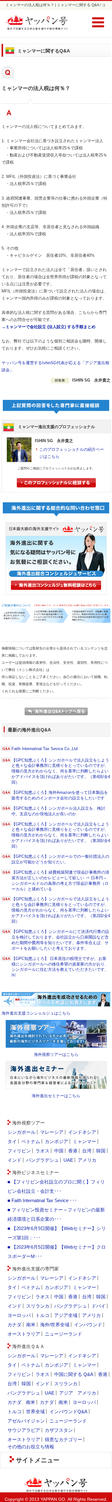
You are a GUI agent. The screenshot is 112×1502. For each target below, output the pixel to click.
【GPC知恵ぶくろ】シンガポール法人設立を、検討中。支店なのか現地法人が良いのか (58, 811)
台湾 (86, 1150)
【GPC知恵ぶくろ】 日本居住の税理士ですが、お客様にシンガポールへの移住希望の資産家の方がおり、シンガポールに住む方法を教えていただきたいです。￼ (60, 967)
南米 (30, 1324)
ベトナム (30, 1141)
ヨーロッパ (19, 1315)
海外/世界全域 (54, 1324)
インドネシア (82, 1132)
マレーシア (51, 1132)
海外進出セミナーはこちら (56, 1095)
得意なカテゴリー (63, 1439)
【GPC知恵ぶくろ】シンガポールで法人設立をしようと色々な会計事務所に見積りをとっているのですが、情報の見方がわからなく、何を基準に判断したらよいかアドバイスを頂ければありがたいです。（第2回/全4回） (61, 910)
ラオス (42, 1150)
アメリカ (87, 1160)
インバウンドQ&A (68, 1411)
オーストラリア (23, 1334)
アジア (66, 1393)
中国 (58, 1150)
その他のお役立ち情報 (30, 1446)
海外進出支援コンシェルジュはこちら (36, 1013)
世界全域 (35, 1411)
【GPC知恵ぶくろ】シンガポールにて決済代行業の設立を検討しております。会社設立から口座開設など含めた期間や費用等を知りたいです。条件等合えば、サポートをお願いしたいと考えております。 (60, 940)
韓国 (100, 1150)
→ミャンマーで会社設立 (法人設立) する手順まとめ (49, 326)
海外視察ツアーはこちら (56, 1054)
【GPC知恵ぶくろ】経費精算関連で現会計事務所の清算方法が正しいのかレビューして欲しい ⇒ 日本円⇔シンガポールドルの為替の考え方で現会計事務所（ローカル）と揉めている (60, 880)
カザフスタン (59, 1430)
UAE (68, 1160)
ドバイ (98, 1306)
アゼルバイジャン (26, 1420)
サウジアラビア (23, 1430)
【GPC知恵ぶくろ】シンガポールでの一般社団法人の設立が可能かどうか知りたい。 (60, 859)
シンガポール (21, 1132)
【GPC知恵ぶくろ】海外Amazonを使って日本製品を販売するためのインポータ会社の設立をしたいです (60, 795)
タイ (12, 1141)
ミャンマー (84, 1141)
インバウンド (88, 1324)
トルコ (42, 1315)
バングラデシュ (42, 1160)
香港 (72, 1150)
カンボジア (56, 1141)
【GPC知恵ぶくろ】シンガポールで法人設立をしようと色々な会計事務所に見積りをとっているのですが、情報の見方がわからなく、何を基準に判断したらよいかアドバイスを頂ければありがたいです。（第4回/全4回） (61, 771)
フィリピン (19, 1150)
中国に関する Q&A (73, 1374)
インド (14, 1160)
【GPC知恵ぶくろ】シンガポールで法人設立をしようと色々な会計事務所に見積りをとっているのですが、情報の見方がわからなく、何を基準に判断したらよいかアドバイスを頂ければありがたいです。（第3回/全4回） (61, 835)
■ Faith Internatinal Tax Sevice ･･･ (42, 1200)
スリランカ (37, 1306)
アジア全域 (65, 1315)
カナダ (14, 1324)
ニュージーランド (63, 1334)
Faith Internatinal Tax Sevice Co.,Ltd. (45, 748)
